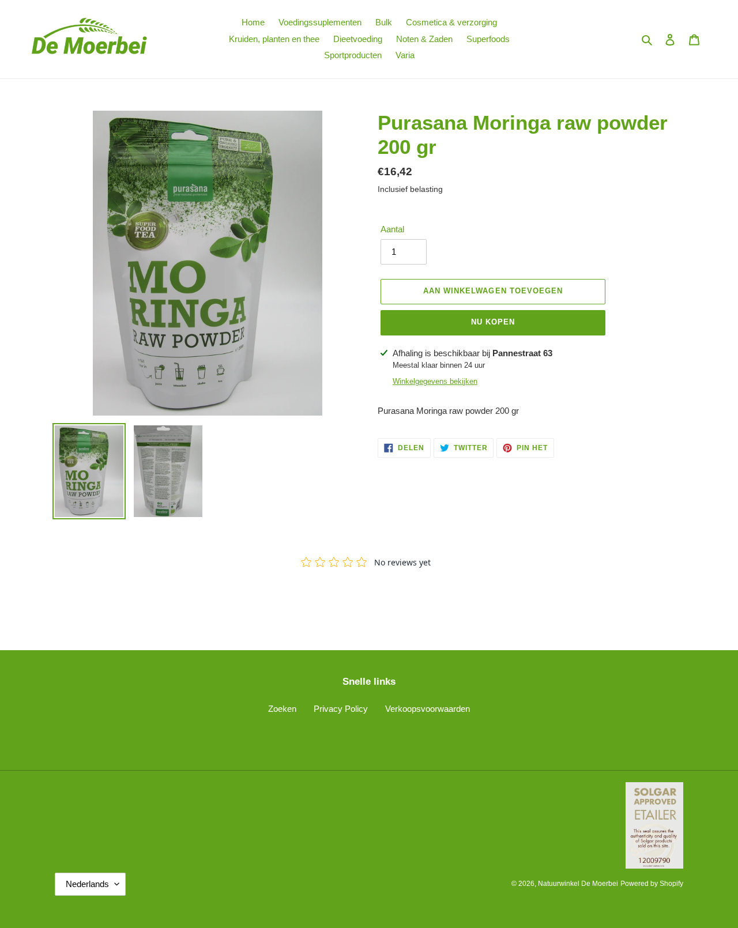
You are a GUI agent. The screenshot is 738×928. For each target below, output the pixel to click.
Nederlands (87, 884)
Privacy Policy (341, 709)
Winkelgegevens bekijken (435, 381)
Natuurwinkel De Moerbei (578, 884)
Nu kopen (493, 322)
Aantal (392, 229)
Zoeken (282, 709)
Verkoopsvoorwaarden (427, 709)
